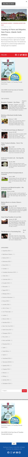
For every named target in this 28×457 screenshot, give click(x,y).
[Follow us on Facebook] (16, 55)
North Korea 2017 (7, 329)
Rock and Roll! (6, 340)
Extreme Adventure (7, 297)
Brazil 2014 (5, 265)
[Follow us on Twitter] (21, 55)
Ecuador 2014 (6, 283)
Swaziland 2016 (7, 358)
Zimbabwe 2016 (7, 383)
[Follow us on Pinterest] (26, 55)
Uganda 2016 (6, 365)
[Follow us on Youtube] (23, 55)
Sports (4, 354)
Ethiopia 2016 (6, 293)
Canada (5, 268)
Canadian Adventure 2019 (9, 272)
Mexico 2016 (6, 319)
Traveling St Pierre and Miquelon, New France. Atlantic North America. (13, 32)
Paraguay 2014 (6, 333)
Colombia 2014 (6, 279)
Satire (4, 347)
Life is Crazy (6, 308)
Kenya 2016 (6, 301)
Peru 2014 (5, 336)
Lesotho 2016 (6, 304)
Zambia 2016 (6, 380)
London (4, 315)
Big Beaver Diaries (6, 23)
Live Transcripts (7, 311)
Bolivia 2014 (6, 258)
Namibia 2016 (6, 322)
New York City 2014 (8, 326)
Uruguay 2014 (6, 369)
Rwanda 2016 (6, 344)
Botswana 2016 (6, 261)
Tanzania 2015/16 (7, 362)
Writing (4, 376)
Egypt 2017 (5, 290)
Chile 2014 (5, 275)
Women (5, 372)
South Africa (6, 351)
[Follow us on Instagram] (18, 55)
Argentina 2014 (6, 250)
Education (5, 286)
